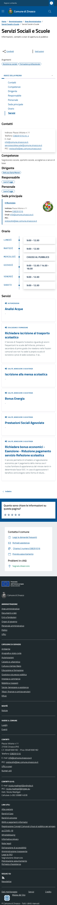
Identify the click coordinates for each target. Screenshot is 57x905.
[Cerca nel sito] (49, 11)
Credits (48, 891)
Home (4, 21)
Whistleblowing (8, 834)
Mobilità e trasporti (10, 683)
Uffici (4, 634)
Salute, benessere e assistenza (15, 687)
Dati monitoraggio (9, 891)
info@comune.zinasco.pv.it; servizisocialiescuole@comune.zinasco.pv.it (23, 143)
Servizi (31, 891)
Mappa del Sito (18, 894)
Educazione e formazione (12, 670)
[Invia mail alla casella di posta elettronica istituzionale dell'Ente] (20, 758)
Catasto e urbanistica (11, 661)
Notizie (5, 710)
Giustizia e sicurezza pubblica (14, 674)
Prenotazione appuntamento (14, 861)
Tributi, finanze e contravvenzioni (16, 691)
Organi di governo (9, 621)
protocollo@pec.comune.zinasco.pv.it (25, 148)
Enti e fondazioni (9, 617)
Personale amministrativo (13, 625)
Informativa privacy (10, 839)
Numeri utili (7, 770)
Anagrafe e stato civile (11, 653)
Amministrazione (15, 21)
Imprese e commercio (11, 678)
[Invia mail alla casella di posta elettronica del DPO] (20, 785)
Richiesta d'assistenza (11, 864)
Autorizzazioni (8, 657)
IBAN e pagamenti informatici (15, 822)
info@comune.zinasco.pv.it (21, 214)
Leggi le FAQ (7, 854)
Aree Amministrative (33, 21)
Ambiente (6, 649)
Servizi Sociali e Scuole (10, 24)
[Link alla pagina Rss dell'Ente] (3, 877)
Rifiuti (4, 695)
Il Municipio (10, 202)
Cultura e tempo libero (11, 666)
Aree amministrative (10, 608)
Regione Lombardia (10, 3)
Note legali (6, 843)
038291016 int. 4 (21, 135)
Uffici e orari (7, 766)
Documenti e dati (9, 613)
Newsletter (7, 881)
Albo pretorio (7, 809)
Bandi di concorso (9, 817)
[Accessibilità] (7, 898)
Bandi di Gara (7, 813)
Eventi (4, 729)
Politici (4, 630)
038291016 (17, 211)
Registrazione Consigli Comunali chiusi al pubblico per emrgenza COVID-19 (28, 828)
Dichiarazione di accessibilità (14, 847)
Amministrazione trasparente (14, 851)
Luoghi (4, 725)
